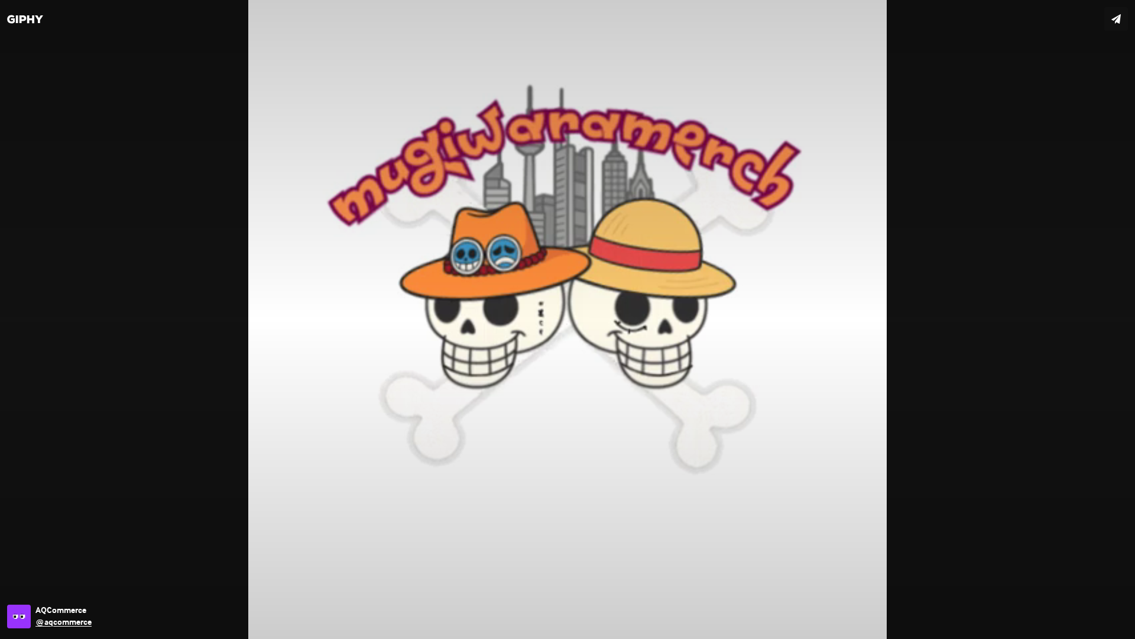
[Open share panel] (1116, 19)
